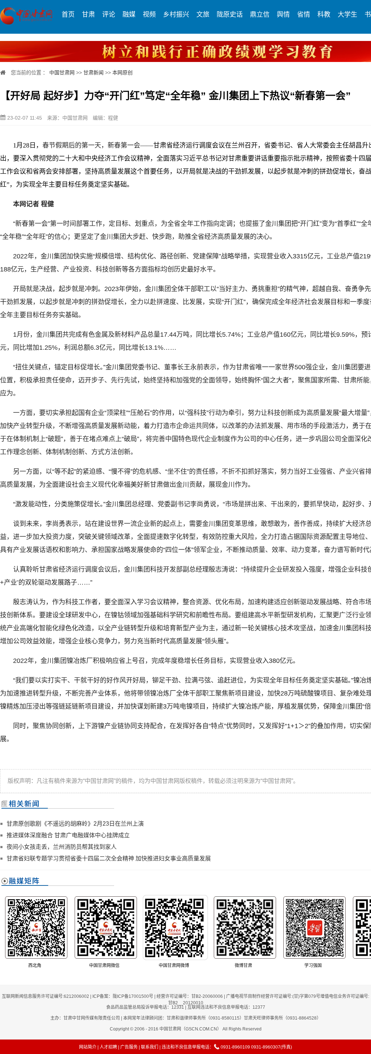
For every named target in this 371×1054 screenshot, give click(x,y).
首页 (68, 14)
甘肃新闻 (93, 72)
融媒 (129, 14)
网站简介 (87, 1047)
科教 (323, 14)
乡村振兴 (176, 14)
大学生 (347, 14)
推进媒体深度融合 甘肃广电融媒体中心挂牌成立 (68, 835)
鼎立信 (260, 14)
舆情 (283, 14)
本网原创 (122, 72)
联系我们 (149, 1047)
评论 (108, 14)
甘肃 (88, 14)
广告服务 (129, 1047)
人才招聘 (108, 1047)
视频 (149, 14)
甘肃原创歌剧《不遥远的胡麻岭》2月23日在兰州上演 (75, 824)
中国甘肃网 (62, 72)
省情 (303, 14)
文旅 (202, 14)
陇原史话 (230, 14)
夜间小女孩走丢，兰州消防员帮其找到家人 (62, 847)
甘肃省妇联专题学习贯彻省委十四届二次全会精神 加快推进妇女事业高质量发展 (109, 858)
